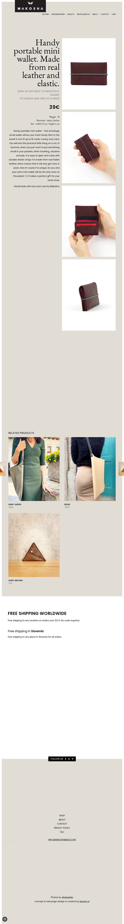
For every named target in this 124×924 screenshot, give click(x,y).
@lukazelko (67, 897)
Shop (62, 815)
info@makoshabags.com (62, 839)
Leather (45, 14)
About (95, 14)
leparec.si (84, 901)
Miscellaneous (83, 14)
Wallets (70, 14)
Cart (114, 14)
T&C (62, 832)
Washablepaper (58, 14)
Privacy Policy (62, 827)
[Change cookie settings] (4, 919)
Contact (105, 14)
